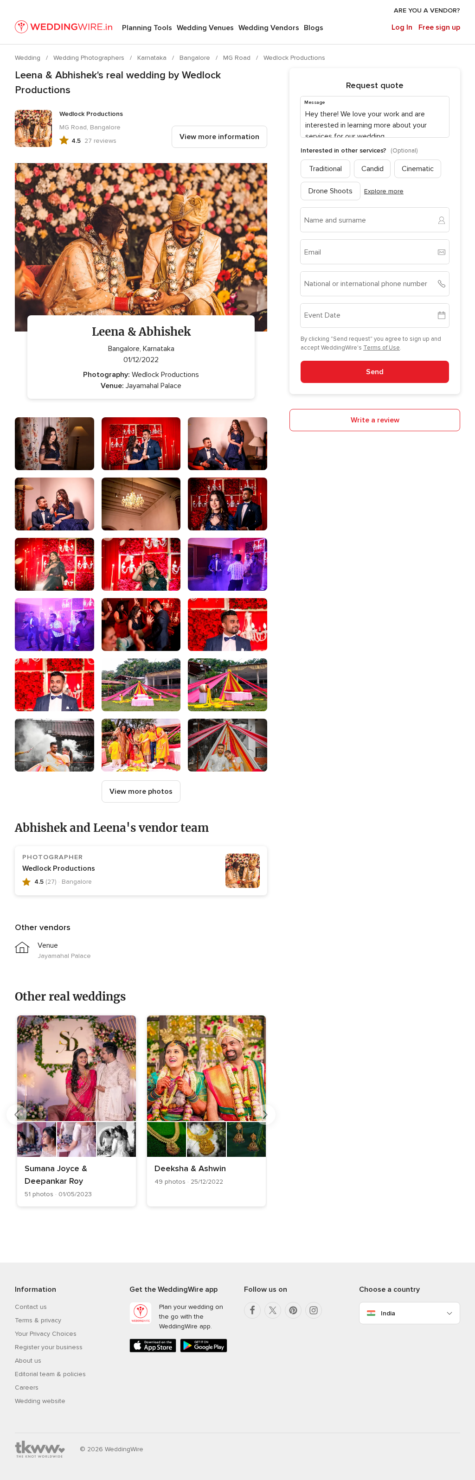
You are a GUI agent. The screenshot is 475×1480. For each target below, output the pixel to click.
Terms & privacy (38, 1320)
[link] (76, 1110)
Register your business (49, 1347)
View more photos (141, 791)
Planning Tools (147, 27)
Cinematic (418, 168)
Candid (372, 168)
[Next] (265, 1114)
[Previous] (16, 1114)
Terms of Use (381, 347)
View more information (219, 136)
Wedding (28, 58)
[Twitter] (272, 1310)
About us (28, 1361)
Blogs (313, 27)
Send (375, 371)
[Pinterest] (293, 1310)
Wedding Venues (205, 27)
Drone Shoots (330, 191)
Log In (402, 27)
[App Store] (152, 1350)
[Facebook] (252, 1310)
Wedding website (40, 1401)
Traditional (325, 168)
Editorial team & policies (50, 1374)
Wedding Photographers (89, 58)
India (388, 1313)
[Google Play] (203, 1350)
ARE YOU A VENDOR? (427, 10)
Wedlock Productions (294, 58)
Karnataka (152, 58)
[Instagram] (313, 1310)
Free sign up (439, 27)
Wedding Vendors (268, 27)
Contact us (31, 1307)
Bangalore (196, 58)
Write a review (375, 420)
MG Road (237, 58)
